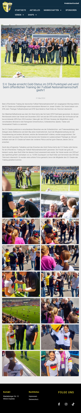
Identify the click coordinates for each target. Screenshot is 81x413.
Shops (31, 15)
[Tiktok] (73, 404)
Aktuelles (35, 10)
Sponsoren (70, 10)
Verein (18, 15)
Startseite (20, 10)
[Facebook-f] (59, 404)
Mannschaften (51, 10)
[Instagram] (66, 404)
